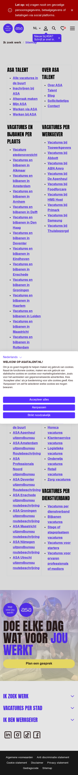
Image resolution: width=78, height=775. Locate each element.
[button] (12, 357)
